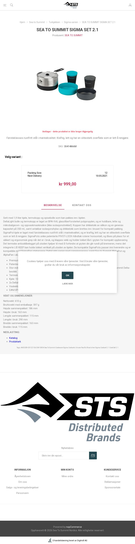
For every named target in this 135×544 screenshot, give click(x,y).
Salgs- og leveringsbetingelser (22, 487)
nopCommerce (74, 527)
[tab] (52, 205)
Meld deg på (93, 455)
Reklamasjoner (113, 481)
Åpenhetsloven (22, 476)
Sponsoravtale (112, 487)
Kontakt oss (112, 476)
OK (67, 275)
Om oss (22, 481)
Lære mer (67, 283)
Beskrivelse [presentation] (53, 205)
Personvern (22, 493)
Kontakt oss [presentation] (81, 205)
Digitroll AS (82, 540)
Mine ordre (67, 476)
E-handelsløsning (60, 540)
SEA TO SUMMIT (74, 35)
